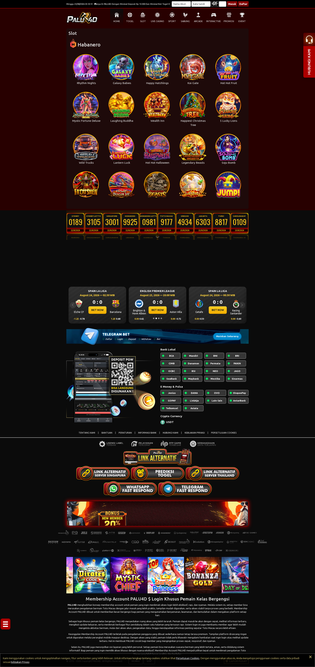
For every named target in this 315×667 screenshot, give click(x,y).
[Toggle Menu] (5, 624)
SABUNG (185, 21)
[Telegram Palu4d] (185, 488)
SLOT (143, 21)
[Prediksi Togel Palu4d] (157, 473)
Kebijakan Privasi (20, 662)
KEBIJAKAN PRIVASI (195, 433)
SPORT (172, 21)
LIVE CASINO (157, 21)
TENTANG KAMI (87, 433)
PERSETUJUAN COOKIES (224, 433)
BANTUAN (107, 433)
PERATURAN (125, 433)
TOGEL (130, 21)
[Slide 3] (159, 318)
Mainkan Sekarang (227, 336)
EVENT (242, 21)
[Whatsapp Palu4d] (130, 488)
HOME (116, 21)
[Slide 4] (161, 318)
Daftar (243, 4)
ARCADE (198, 21)
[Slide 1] (153, 318)
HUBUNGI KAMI (170, 433)
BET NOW (97, 310)
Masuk (232, 4)
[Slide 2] (156, 318)
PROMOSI (229, 21)
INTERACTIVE (213, 21)
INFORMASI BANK (147, 433)
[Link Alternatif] (102, 473)
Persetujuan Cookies (187, 658)
